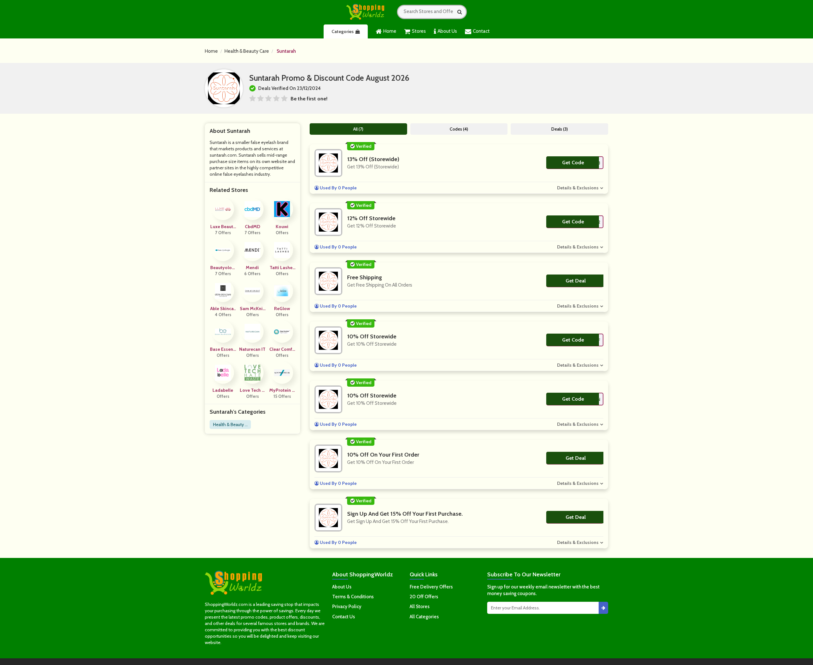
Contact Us (343, 617)
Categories (343, 31)
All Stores (420, 606)
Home (389, 31)
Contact (481, 31)
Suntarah (286, 51)
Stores (419, 31)
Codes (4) (459, 129)
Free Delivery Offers (431, 587)
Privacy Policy (346, 606)
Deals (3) (559, 129)
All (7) (358, 129)
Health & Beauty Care (247, 51)
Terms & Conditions (353, 597)
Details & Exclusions (578, 188)
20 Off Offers (424, 597)
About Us (447, 31)
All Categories (424, 617)
